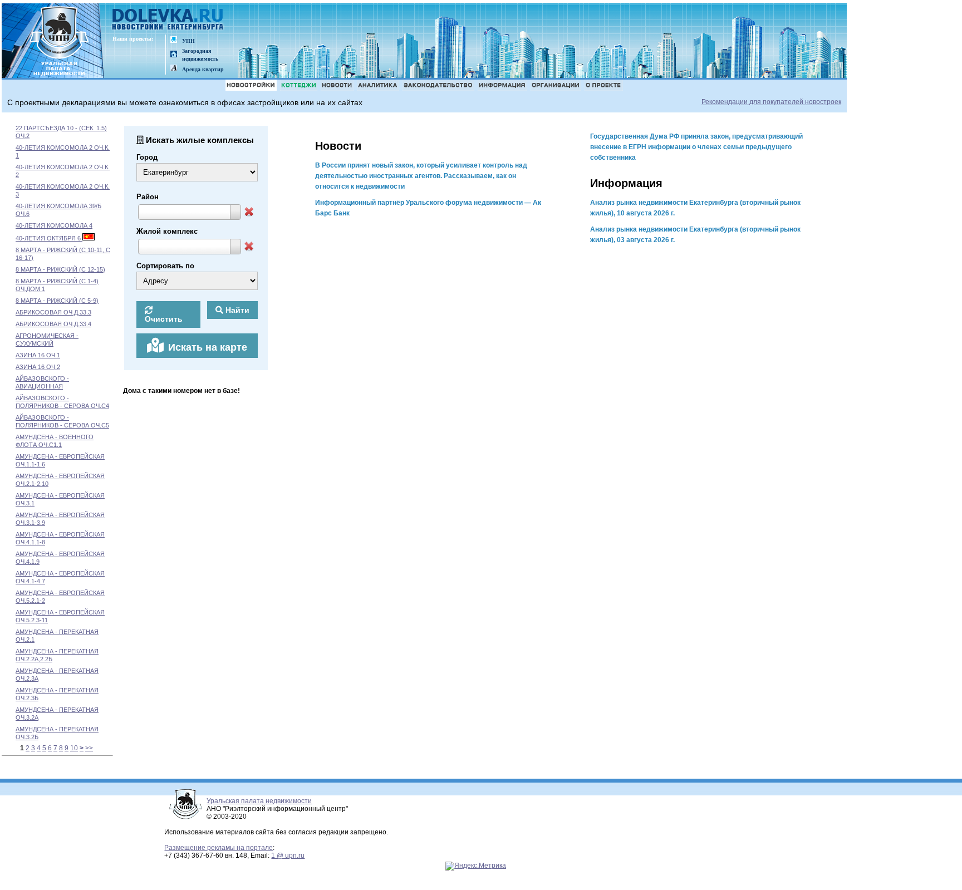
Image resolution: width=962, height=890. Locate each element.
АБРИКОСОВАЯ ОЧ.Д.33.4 (53, 324)
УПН (188, 41)
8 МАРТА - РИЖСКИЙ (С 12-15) (60, 269)
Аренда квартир (203, 69)
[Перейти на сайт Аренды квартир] (173, 69)
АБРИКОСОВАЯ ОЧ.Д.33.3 (53, 312)
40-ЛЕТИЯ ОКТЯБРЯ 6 (49, 238)
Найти (236, 310)
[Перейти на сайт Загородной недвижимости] (173, 55)
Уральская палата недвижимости (259, 801)
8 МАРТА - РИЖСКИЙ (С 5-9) (57, 300)
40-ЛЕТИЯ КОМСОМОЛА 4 (54, 225)
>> (89, 748)
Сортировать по (165, 266)
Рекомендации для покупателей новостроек (771, 102)
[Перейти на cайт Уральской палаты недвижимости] (173, 40)
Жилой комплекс (167, 231)
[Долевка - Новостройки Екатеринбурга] (168, 20)
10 (74, 748)
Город (147, 157)
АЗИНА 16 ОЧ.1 (38, 355)
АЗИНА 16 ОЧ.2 (38, 366)
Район (147, 197)
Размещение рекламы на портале (218, 848)
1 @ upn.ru (288, 855)
